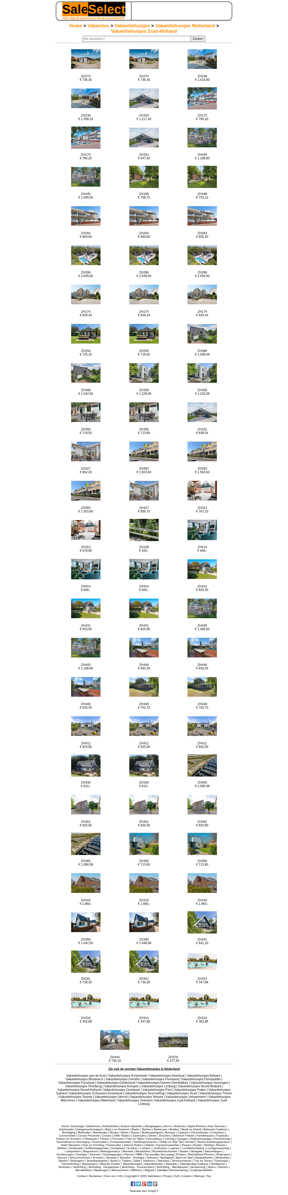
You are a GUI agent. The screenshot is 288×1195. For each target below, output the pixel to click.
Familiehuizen (205, 1135)
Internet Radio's (133, 1145)
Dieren (153, 1135)
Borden (114, 1132)
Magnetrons (90, 1151)
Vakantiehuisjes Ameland (167, 1075)
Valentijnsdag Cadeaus (194, 1163)
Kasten (197, 1145)
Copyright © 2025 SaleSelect (143, 1176)
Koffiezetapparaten (97, 1148)
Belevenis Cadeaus (215, 1129)
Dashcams (139, 1135)
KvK (176, 1176)
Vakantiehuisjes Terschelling (145, 1093)
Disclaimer (95, 1176)
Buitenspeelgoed (152, 1132)
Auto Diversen (216, 1126)
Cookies (187, 1176)
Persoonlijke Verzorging (159, 1154)
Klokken (62, 1148)
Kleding (209, 1145)
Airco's (168, 1126)
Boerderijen (100, 1132)
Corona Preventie (89, 1135)
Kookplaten (118, 1148)
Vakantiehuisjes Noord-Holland (79, 1089)
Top (208, 1176)
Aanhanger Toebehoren (85, 1126)
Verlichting (79, 1167)
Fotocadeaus (154, 1138)
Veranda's (64, 1167)
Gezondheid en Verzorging (73, 1141)
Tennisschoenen (181, 1160)
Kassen (186, 1145)
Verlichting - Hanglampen (103, 1167)
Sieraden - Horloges (132, 1157)
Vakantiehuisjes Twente (76, 1096)
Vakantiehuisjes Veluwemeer (186, 1096)
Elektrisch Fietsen (183, 1135)
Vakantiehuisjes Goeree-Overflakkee (163, 1082)
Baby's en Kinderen (117, 1129)
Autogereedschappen (89, 1129)
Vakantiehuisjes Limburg (158, 1086)
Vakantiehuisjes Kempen (122, 1086)
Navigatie (196, 1151)
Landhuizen (160, 1148)
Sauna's (62, 1157)
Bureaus (170, 1132)
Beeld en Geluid (191, 1129)
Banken (146, 1129)
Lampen (145, 1148)
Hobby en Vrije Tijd (171, 1141)
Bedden (174, 1129)
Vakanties (98, 25)
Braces (135, 1132)
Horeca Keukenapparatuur (213, 1141)
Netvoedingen (213, 1151)
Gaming (170, 1138)
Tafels (136, 1160)
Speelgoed (166, 1157)
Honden (190, 1141)
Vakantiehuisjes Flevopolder (201, 1079)
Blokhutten (84, 1132)
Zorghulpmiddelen (201, 1170)
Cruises (106, 1135)
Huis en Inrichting (93, 1145)
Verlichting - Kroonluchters (138, 1167)
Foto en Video (135, 1138)
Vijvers (211, 1167)
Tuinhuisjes (221, 1160)
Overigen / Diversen (88, 1154)
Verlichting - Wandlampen (172, 1167)
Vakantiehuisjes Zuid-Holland (144, 31)
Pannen (129, 1154)
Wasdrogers (101, 1170)
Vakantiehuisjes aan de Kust (86, 1075)
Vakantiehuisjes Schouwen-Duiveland (96, 1093)
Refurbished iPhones (201, 1154)
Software (152, 1157)
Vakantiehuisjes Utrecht (111, 1096)
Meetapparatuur (110, 1151)
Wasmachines (120, 1170)
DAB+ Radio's (122, 1135)
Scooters (98, 1157)
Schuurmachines (80, 1157)
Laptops (174, 1148)
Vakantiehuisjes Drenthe (123, 1079)
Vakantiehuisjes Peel (157, 1089)
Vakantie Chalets (110, 1163)
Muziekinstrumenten (164, 1151)
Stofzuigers (77, 1160)
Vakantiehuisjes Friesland (76, 1082)
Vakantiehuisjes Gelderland (116, 1082)
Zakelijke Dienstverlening (172, 1170)
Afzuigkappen (153, 1126)
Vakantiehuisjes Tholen (215, 1093)
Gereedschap (221, 1138)
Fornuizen (117, 1138)
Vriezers (223, 1167)
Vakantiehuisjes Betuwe (204, 1075)
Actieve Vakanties (131, 1126)
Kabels (150, 1145)
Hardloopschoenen (145, 1141)
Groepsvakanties (120, 1141)
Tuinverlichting (70, 1163)
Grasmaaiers (100, 1141)
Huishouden (113, 1145)
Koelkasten (76, 1148)
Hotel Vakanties (70, 1145)
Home (75, 25)
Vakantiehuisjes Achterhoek (128, 1075)
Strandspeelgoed (97, 1160)
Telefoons (149, 1160)
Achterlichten (110, 1126)
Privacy (167, 1176)
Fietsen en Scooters (68, 1138)
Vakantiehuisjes (132, 25)
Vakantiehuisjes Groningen (210, 1082)
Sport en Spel (184, 1157)
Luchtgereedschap (217, 1148)
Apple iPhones (197, 1126)
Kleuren (221, 1145)
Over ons (110, 1176)
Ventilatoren (218, 1163)
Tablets (126, 1160)
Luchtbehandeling (193, 1148)
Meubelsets (143, 1151)
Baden (136, 1129)
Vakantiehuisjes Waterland (97, 1100)
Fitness (104, 1138)
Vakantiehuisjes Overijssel (122, 1089)
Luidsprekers (73, 1151)
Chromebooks (199, 1132)
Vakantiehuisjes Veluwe (147, 1096)
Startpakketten (204, 1157)
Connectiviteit (67, 1135)
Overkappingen (112, 1154)
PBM (139, 1154)
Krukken (133, 1148)
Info (120, 1176)
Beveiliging (68, 1132)
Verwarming (197, 1167)
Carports (183, 1132)
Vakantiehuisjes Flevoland (161, 1079)
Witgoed (149, 1170)
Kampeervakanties (167, 1145)
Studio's (115, 1160)
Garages (182, 1138)
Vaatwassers (89, 1163)
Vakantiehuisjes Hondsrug (84, 1086)
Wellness (136, 1170)
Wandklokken (83, 1170)
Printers (181, 1154)
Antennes (180, 1126)
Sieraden (111, 1157)
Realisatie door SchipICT (144, 1191)
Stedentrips (222, 1157)
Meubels (128, 1151)
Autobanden (66, 1129)
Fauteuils (222, 1135)
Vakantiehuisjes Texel (182, 1093)
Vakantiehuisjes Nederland (185, 25)
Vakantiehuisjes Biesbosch (85, 1079)
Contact (82, 1176)
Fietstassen (90, 1138)
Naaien (184, 1151)
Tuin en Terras (203, 1160)
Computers (217, 1132)
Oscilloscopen (65, 1154)
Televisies (163, 1160)
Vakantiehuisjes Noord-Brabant (200, 1086)
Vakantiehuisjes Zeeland (134, 1100)
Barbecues (160, 1129)
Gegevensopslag (200, 1138)
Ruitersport (223, 1154)
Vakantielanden (153, 1163)
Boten (125, 1132)
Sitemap (199, 1176)
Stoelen (63, 1160)
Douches (164, 1135)
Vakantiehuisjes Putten (190, 1089)
